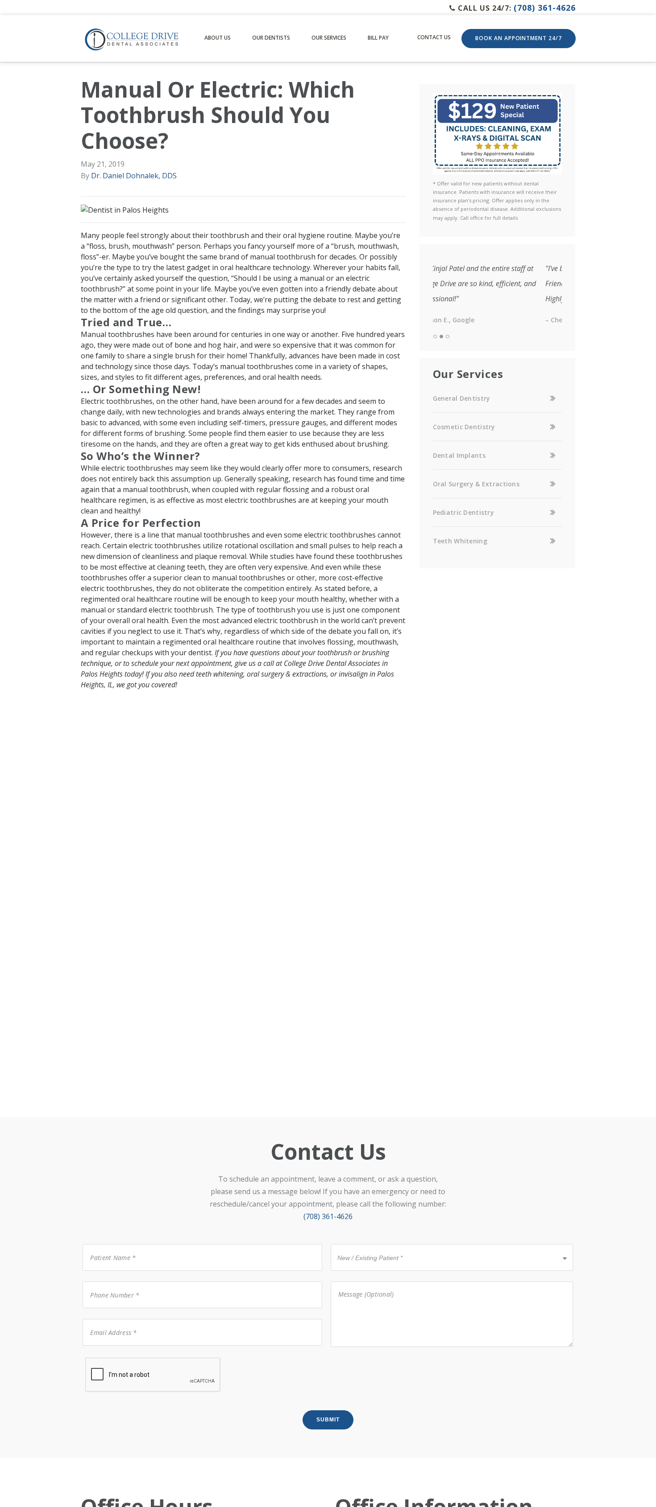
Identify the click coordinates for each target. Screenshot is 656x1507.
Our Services (328, 37)
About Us (217, 37)
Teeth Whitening (460, 541)
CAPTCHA (100, 1357)
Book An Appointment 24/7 (518, 38)
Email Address (108, 1318)
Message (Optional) (360, 1281)
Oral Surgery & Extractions (476, 484)
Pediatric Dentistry (463, 512)
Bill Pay (378, 37)
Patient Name (107, 1243)
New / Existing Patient (367, 1243)
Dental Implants (459, 455)
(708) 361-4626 (545, 7)
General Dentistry (461, 398)
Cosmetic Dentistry (464, 427)
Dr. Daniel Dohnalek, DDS (134, 176)
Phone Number (109, 1281)
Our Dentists (271, 37)
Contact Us (434, 37)
